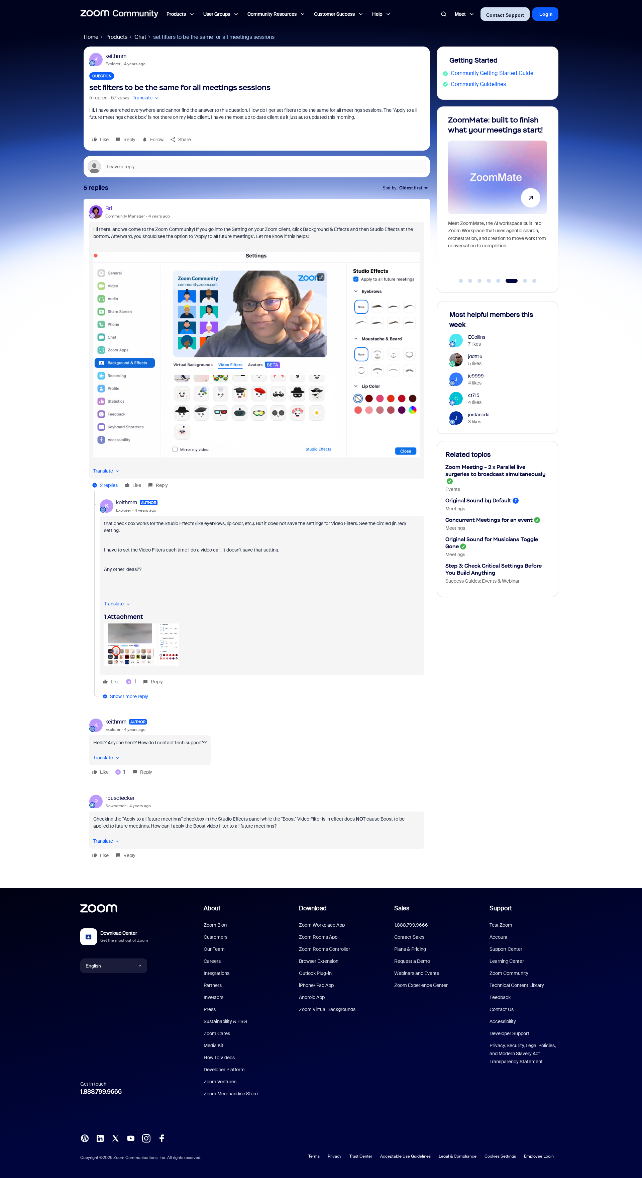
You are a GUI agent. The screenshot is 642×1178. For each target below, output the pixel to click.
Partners (213, 985)
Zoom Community (509, 973)
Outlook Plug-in (315, 973)
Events (452, 489)
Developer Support (509, 1033)
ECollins (476, 337)
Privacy (334, 1156)
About (212, 908)
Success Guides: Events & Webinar (482, 581)
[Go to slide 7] (521, 280)
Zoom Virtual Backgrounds (327, 1009)
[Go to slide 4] (489, 280)
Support (501, 908)
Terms (314, 1156)
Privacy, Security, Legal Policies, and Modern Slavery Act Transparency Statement (523, 1053)
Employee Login (539, 1156)
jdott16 (475, 356)
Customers (215, 937)
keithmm (115, 56)
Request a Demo (412, 961)
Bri (108, 208)
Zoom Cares (217, 1033)
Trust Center (360, 1156)
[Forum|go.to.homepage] (119, 14)
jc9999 (476, 376)
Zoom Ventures (220, 1082)
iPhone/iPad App (316, 985)
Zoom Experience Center (421, 985)
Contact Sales (409, 937)
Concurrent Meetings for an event (489, 520)
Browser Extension (318, 961)
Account (499, 937)
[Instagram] (146, 1138)
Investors (213, 997)
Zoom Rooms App (318, 937)
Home (91, 36)
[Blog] (84, 1138)
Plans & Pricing (410, 949)
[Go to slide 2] (470, 280)
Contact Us (502, 1009)
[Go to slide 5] (498, 280)
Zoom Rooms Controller (324, 949)
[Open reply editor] (257, 166)
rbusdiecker (120, 798)
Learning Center (507, 961)
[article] (256, 347)
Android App (312, 997)
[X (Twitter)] (115, 1138)
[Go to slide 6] (507, 280)
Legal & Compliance (457, 1156)
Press (210, 1009)
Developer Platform (224, 1070)
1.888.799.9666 (101, 1092)
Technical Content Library (517, 985)
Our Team (214, 949)
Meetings (455, 509)
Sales (401, 908)
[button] (146, 97)
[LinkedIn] (100, 1138)
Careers (212, 961)
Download (313, 908)
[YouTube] (130, 1138)
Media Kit (213, 1045)
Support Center (506, 949)
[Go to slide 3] (479, 280)
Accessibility (503, 1021)
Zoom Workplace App (322, 925)
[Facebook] (161, 1138)
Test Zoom (501, 925)
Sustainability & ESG (225, 1021)
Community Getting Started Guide (492, 73)
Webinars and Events (416, 973)
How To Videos (219, 1058)
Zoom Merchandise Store (231, 1094)
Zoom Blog (215, 925)
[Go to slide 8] (534, 280)
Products (116, 36)
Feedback (500, 997)
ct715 (473, 395)
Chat (140, 36)
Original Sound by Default (478, 500)
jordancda (479, 415)
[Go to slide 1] (460, 280)
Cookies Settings (500, 1156)
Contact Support (505, 15)
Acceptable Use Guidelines (405, 1156)
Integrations (216, 973)
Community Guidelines (478, 84)
